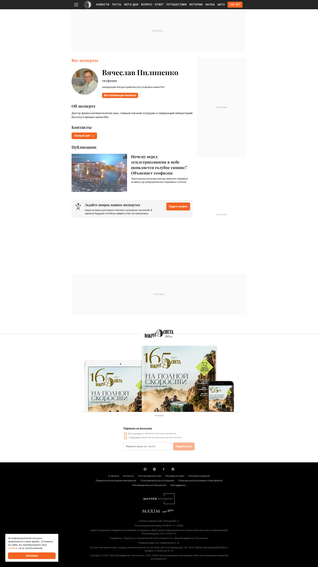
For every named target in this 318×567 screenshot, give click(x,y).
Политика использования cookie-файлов (200, 480)
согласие (137, 433)
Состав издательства (149, 476)
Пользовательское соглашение (157, 480)
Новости (102, 4)
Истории (196, 4)
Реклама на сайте (174, 476)
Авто (221, 4)
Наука (210, 4)
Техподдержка (178, 485)
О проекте (113, 476)
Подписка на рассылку (137, 428)
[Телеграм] (173, 469)
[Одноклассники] (163, 469)
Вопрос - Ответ (152, 4)
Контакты (128, 476)
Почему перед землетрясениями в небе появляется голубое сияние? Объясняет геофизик (159, 165)
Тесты (116, 4)
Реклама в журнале (199, 476)
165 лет (235, 4)
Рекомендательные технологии (149, 485)
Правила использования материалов (116, 480)
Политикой (135, 437)
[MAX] (145, 469)
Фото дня (131, 4)
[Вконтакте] (154, 469)
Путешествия (176, 4)
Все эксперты (85, 60)
